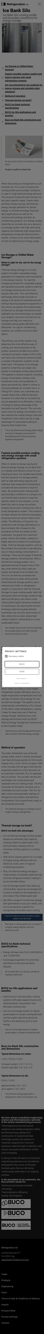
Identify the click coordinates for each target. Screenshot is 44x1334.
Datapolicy (25, 683)
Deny (22, 664)
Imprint (17, 683)
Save (22, 672)
